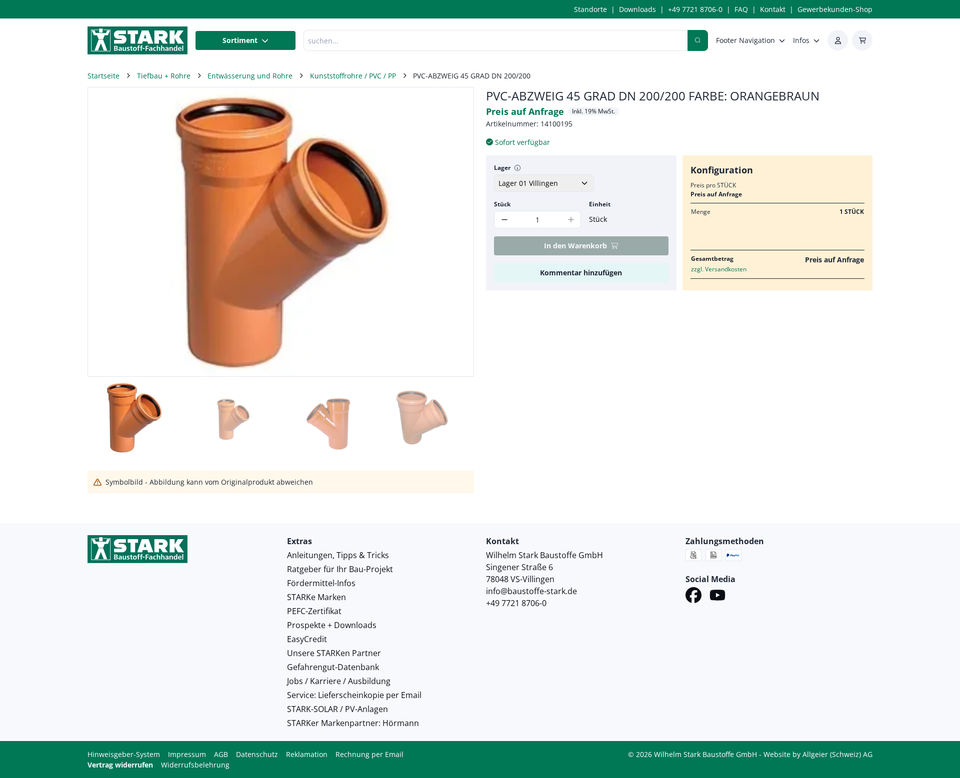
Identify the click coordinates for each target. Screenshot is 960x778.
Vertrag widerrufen (120, 765)
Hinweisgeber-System (124, 754)
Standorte (590, 9)
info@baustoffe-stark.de (531, 591)
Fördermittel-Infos (321, 583)
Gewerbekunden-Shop (835, 9)
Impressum (187, 754)
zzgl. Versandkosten (718, 269)
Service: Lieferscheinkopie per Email (354, 695)
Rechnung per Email (370, 754)
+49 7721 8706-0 (695, 9)
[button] (456, 232)
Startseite (104, 75)
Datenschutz (257, 754)
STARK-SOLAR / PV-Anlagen (337, 709)
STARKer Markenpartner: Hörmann (353, 723)
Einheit (599, 204)
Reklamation (307, 754)
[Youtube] (718, 596)
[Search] (698, 40)
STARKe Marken (316, 597)
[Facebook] (694, 596)
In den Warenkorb (575, 245)
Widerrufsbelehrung (195, 765)
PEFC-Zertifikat (314, 611)
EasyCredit (307, 639)
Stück (502, 204)
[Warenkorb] (862, 40)
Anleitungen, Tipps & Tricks (338, 555)
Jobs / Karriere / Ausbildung (338, 681)
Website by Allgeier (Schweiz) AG (818, 754)
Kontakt (773, 9)
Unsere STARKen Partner (334, 653)
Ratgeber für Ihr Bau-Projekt (340, 569)
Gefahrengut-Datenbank (333, 667)
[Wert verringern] (504, 219)
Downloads (637, 9)
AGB (221, 754)
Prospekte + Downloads (331, 625)
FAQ (741, 9)
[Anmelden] (838, 40)
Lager (502, 167)
